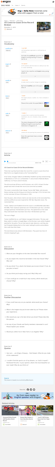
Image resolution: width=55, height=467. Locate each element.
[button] (35, 76)
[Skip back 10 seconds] (43, 161)
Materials (23, 5)
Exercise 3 (8, 247)
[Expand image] (44, 27)
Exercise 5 (8, 346)
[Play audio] (12, 48)
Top (12, 5)
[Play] (5, 161)
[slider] (7, 161)
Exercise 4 (8, 295)
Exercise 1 (8, 42)
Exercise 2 (8, 153)
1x (46, 161)
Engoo (6, 20)
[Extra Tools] (50, 161)
